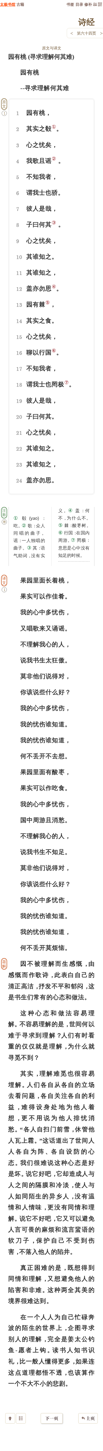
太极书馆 (7, 4)
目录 (79, 4)
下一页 (51, 1418)
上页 (88, 1418)
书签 (70, 4)
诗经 (86, 22)
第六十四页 (86, 33)
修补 (88, 4)
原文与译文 (51, 48)
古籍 (20, 4)
